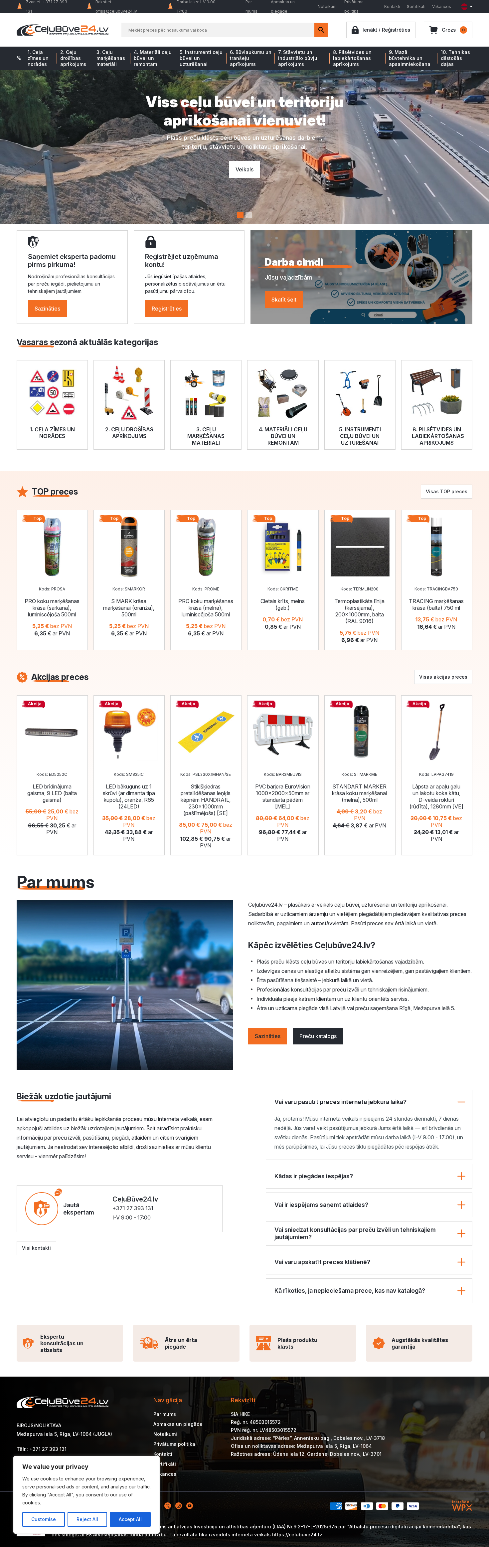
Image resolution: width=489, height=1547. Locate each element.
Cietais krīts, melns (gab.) (282, 604)
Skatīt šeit (283, 299)
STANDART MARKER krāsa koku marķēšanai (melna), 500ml (359, 793)
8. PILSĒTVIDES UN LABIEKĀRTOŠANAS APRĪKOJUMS (438, 436)
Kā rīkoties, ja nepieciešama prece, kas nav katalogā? (349, 1290)
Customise (43, 1519)
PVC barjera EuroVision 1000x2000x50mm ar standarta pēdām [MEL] (282, 796)
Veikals (244, 169)
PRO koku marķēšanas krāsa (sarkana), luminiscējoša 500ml (52, 608)
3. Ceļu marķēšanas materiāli (110, 58)
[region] (86, 1495)
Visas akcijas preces (443, 677)
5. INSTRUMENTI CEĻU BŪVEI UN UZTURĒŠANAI (360, 436)
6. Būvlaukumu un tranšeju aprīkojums (250, 58)
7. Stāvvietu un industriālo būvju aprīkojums (297, 58)
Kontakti (392, 6)
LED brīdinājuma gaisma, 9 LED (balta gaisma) (52, 793)
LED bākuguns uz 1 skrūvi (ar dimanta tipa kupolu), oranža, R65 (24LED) (129, 796)
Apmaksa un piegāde (178, 1424)
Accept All (130, 1519)
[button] (240, 215)
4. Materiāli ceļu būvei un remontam (153, 58)
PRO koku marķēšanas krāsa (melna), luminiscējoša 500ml (205, 608)
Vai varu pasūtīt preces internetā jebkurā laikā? (340, 1101)
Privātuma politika (174, 1444)
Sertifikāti (416, 6)
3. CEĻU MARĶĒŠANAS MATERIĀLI (206, 436)
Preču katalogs (318, 1036)
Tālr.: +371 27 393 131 (42, 1449)
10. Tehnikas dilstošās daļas (455, 58)
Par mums (164, 1414)
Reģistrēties (167, 308)
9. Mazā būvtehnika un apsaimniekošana (409, 58)
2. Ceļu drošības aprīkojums (73, 58)
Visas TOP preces (446, 491)
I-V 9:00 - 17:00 (131, 1217)
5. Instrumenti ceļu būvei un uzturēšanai (201, 58)
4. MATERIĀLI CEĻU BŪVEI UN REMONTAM (283, 436)
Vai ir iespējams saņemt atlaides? (321, 1204)
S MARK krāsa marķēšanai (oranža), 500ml (128, 608)
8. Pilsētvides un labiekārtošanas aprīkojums (352, 58)
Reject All (87, 1519)
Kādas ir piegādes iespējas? (313, 1176)
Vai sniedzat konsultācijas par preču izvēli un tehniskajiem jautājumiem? (355, 1233)
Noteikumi (328, 6)
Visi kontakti (36, 1248)
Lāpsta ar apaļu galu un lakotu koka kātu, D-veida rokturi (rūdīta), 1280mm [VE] (436, 796)
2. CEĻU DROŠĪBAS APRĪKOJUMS (129, 432)
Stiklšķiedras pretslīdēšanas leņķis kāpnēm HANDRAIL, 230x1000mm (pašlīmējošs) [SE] (206, 799)
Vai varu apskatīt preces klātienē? (322, 1261)
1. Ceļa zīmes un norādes (38, 58)
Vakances (441, 6)
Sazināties (47, 308)
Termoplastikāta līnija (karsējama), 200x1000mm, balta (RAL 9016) (359, 611)
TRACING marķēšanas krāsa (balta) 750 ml (436, 604)
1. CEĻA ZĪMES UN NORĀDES (52, 432)
